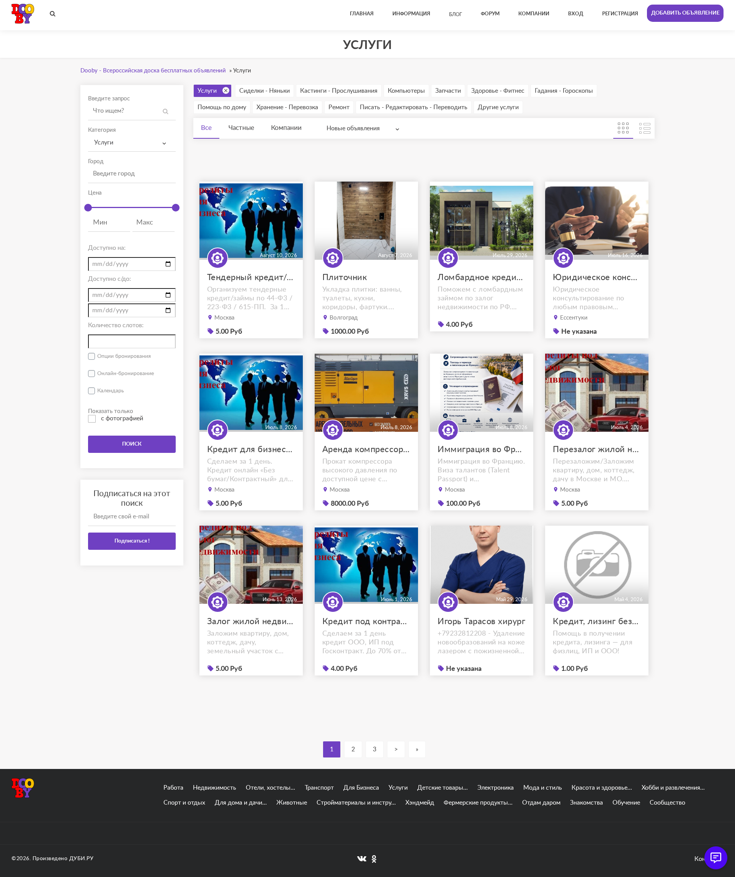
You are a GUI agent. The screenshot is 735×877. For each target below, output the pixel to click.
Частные (241, 128)
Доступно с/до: (109, 279)
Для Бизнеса (361, 788)
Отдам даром (541, 803)
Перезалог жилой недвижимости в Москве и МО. (597, 449)
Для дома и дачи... (241, 803)
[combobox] (132, 143)
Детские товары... (442, 788)
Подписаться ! (132, 541)
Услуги (207, 91)
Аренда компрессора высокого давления (366, 449)
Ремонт (339, 107)
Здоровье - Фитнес (497, 91)
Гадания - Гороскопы (564, 91)
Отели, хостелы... (270, 788)
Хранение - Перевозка (287, 107)
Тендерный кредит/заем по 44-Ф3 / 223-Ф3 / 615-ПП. (251, 277)
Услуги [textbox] (103, 142)
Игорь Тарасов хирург (481, 621)
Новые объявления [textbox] (353, 128)
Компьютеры (406, 91)
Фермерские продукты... (478, 803)
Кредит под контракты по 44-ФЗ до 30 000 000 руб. (366, 621)
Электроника (495, 788)
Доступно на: (107, 248)
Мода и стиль (542, 788)
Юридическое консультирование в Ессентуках (597, 277)
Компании (286, 128)
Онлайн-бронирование (125, 373)
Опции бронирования (124, 356)
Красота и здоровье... (602, 788)
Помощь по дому (222, 107)
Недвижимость (214, 788)
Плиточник (344, 277)
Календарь (110, 390)
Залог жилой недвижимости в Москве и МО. (251, 621)
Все (206, 128)
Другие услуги (498, 107)
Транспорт (319, 788)
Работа (173, 788)
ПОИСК (132, 444)
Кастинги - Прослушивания (338, 91)
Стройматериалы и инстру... (356, 803)
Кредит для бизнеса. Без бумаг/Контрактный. (251, 449)
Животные (291, 803)
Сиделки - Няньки (264, 91)
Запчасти (448, 91)
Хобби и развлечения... (673, 788)
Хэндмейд (419, 803)
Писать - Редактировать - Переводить (413, 107)
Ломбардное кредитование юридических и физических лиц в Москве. (482, 277)
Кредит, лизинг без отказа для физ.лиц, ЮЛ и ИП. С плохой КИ (597, 621)
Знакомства (586, 803)
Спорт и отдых (184, 803)
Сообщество (667, 803)
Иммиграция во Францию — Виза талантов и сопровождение (482, 449)
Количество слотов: (116, 325)
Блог (455, 14)
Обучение (626, 803)
